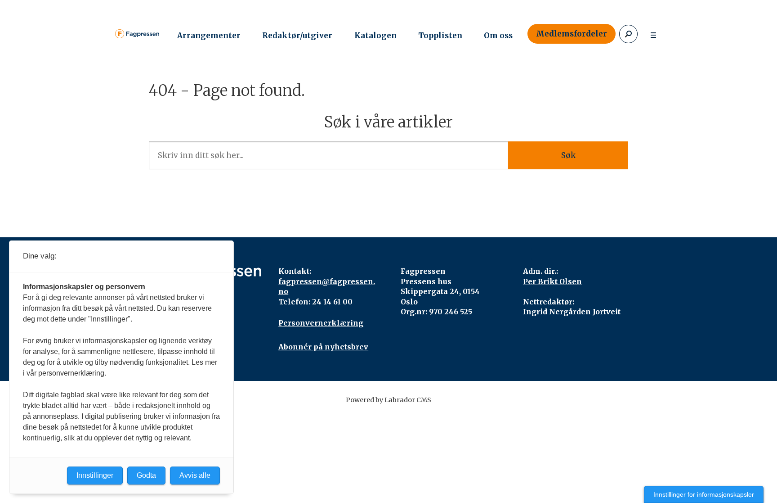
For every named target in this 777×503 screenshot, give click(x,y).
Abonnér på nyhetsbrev (323, 346)
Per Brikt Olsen (552, 281)
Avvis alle (194, 475)
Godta (146, 475)
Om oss (498, 36)
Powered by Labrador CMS (388, 400)
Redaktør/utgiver (297, 36)
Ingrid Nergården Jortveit (572, 311)
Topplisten (440, 36)
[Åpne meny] (653, 34)
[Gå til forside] (137, 33)
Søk (568, 155)
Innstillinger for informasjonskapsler (703, 494)
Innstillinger (94, 475)
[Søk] (628, 34)
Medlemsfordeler (571, 34)
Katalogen (375, 36)
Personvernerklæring (320, 322)
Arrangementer (209, 36)
